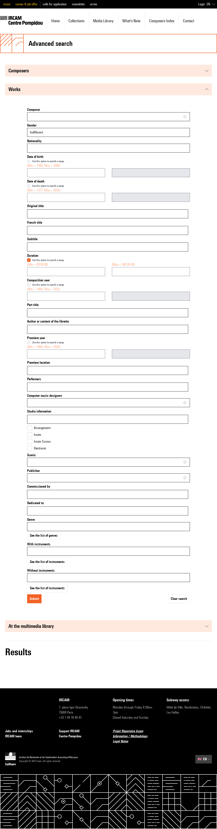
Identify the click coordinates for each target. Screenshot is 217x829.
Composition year (38, 280)
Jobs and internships (19, 731)
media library (103, 20)
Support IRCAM (69, 731)
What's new (131, 20)
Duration (32, 256)
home (55, 20)
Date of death (36, 181)
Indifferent (36, 132)
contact (188, 20)
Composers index (161, 20)
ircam (6, 4)
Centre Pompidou (70, 736)
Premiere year (36, 338)
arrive (93, 4)
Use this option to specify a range (48, 161)
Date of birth (35, 157)
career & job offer (26, 4)
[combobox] (108, 116)
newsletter (78, 4)
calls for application (55, 4)
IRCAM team (13, 736)
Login (201, 4)
